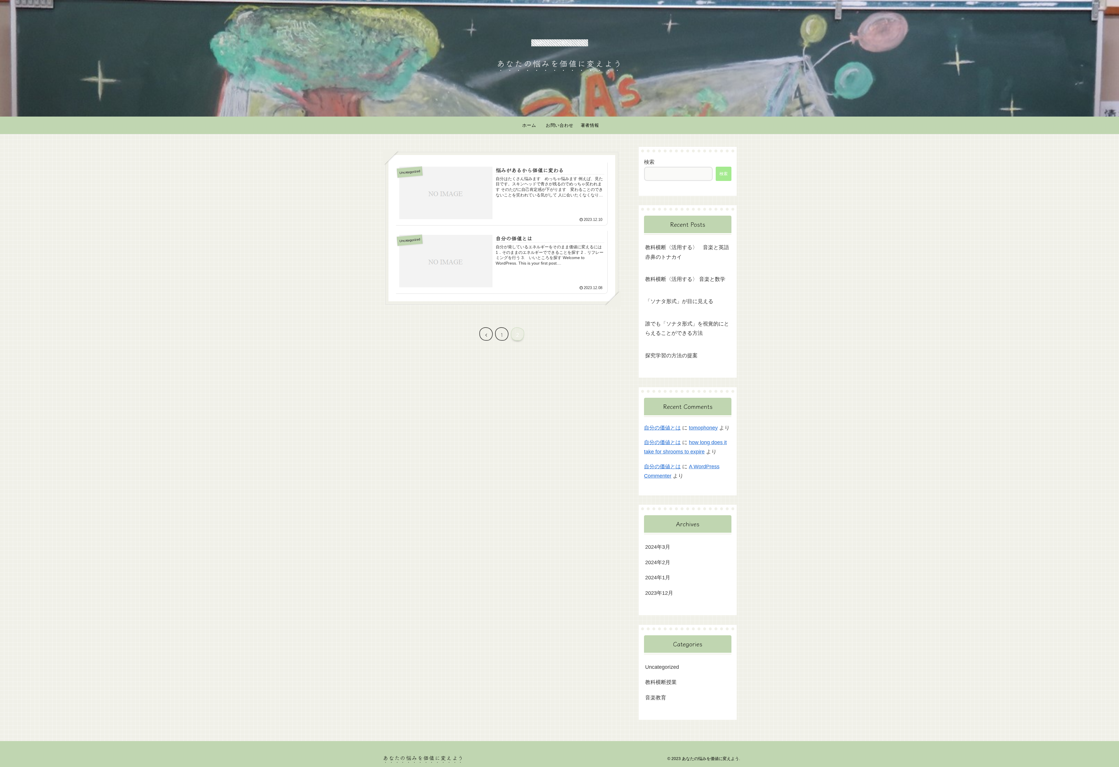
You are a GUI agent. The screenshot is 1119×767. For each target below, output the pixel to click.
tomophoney (703, 428)
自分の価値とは (662, 428)
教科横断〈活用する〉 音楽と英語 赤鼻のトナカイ (688, 252)
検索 (649, 162)
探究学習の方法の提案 (671, 355)
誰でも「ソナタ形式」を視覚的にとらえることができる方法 (687, 328)
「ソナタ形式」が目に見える (679, 301)
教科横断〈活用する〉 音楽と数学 (685, 279)
